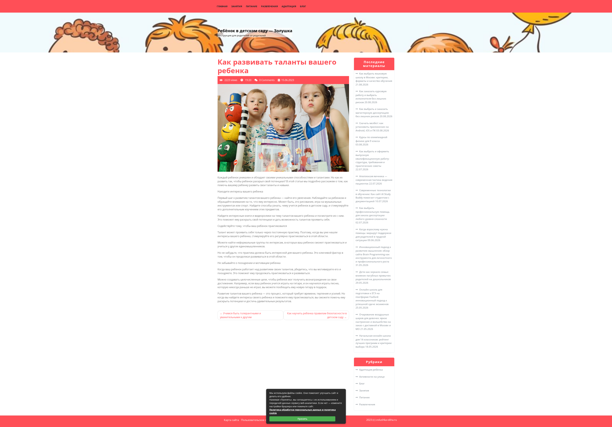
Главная (222, 6)
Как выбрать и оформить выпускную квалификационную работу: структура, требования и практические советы (372, 158)
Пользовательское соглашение (260, 420)
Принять (302, 418)
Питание (251, 6)
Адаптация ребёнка (371, 369)
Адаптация (289, 6)
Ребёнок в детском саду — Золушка (255, 30)
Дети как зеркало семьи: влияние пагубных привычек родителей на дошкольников (373, 275)
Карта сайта (231, 420)
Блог (303, 6)
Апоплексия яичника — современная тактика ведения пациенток (374, 180)
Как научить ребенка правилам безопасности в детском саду (317, 315)
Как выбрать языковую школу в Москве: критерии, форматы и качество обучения (374, 77)
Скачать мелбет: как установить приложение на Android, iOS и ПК (372, 126)
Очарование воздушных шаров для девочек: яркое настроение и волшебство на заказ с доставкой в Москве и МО (373, 322)
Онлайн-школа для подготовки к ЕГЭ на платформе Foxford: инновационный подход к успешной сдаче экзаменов (372, 297)
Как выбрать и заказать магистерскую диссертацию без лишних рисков (372, 112)
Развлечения (269, 6)
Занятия (236, 6)
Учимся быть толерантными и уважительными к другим (240, 315)
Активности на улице (372, 376)
